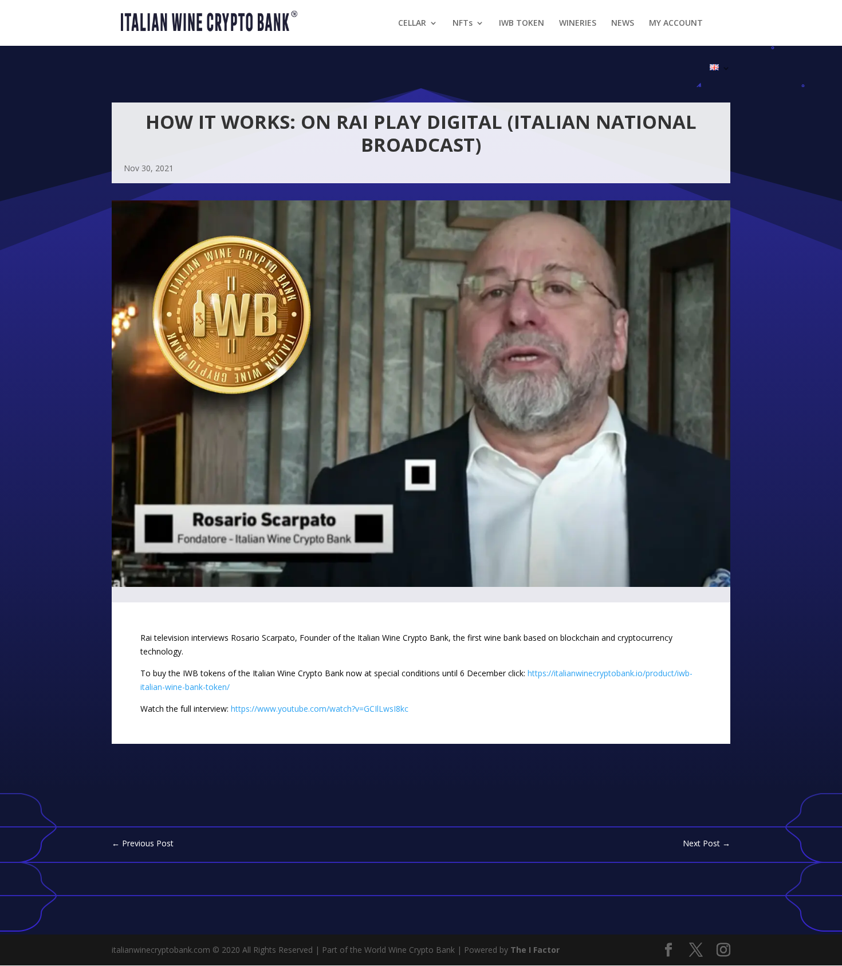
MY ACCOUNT (676, 23)
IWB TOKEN (521, 23)
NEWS (622, 23)
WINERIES (577, 23)
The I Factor (535, 949)
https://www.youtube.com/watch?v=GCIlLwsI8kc (319, 708)
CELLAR (412, 23)
